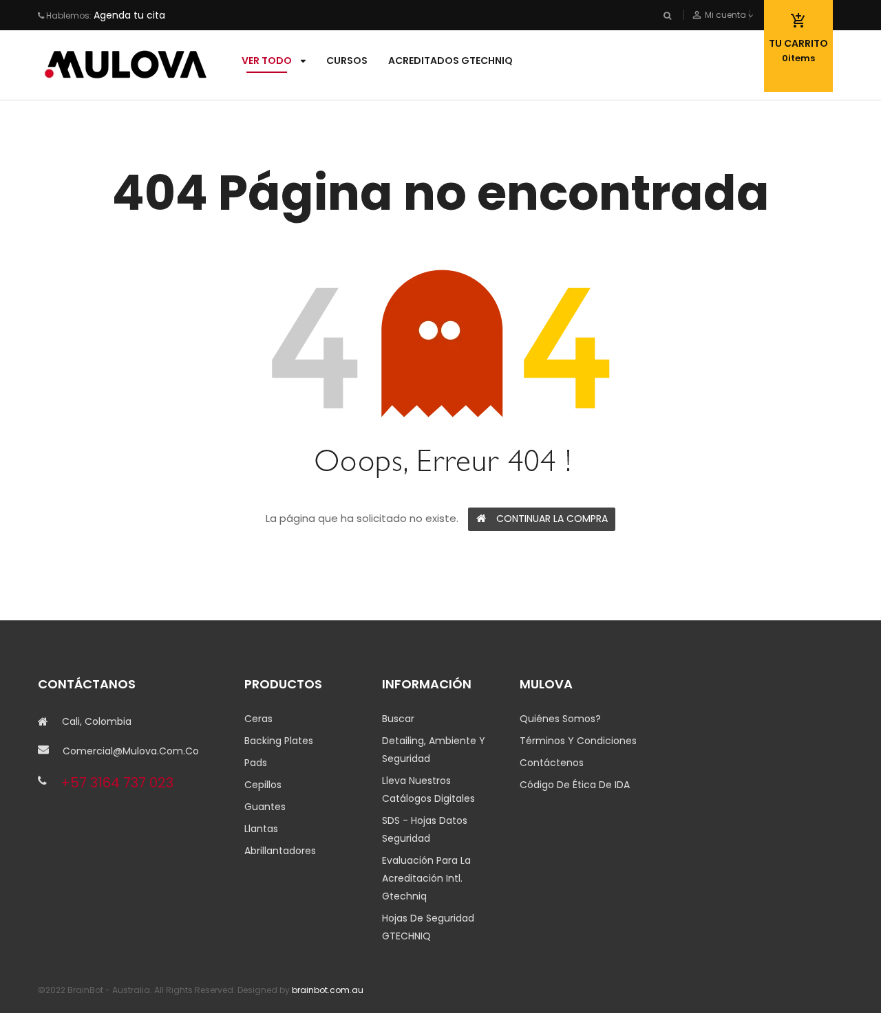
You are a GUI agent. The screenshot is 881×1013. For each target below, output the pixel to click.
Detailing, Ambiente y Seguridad (433, 749)
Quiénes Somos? (560, 719)
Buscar (398, 719)
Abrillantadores (280, 851)
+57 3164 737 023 (117, 783)
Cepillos (263, 785)
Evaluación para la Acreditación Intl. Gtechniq (426, 878)
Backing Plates (278, 741)
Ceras (258, 719)
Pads (255, 763)
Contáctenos (552, 763)
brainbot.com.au (327, 990)
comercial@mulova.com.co (131, 751)
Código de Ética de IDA (575, 785)
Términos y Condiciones (578, 741)
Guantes (265, 807)
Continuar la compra (552, 518)
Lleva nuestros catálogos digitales (428, 789)
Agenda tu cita (129, 15)
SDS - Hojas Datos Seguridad (424, 829)
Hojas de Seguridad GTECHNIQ (428, 927)
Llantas (261, 829)
